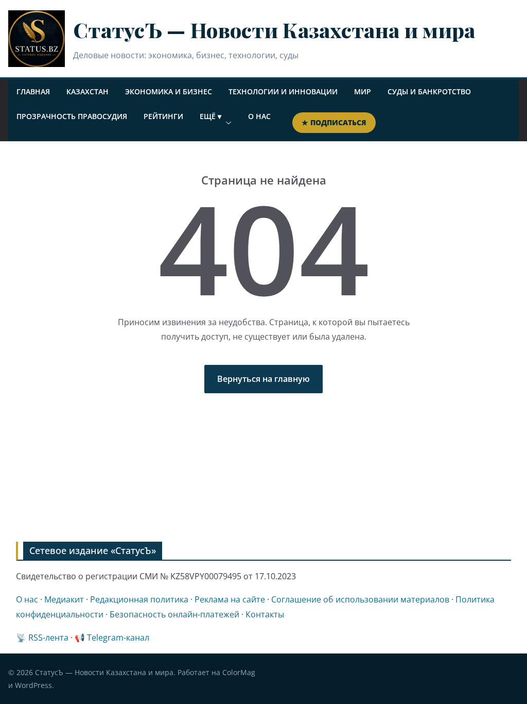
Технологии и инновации (283, 91)
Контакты (264, 614)
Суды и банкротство (429, 91)
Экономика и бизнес (168, 91)
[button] (226, 122)
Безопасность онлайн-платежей (174, 614)
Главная (33, 91)
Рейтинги (163, 116)
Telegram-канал (118, 637)
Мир (362, 91)
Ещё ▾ (210, 116)
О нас (259, 116)
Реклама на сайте (230, 599)
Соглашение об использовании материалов (360, 599)
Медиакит (64, 599)
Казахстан (87, 91)
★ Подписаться (334, 122)
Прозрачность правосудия (71, 116)
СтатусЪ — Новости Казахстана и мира (274, 29)
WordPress (33, 685)
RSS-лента (48, 637)
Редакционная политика (139, 599)
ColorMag (238, 672)
